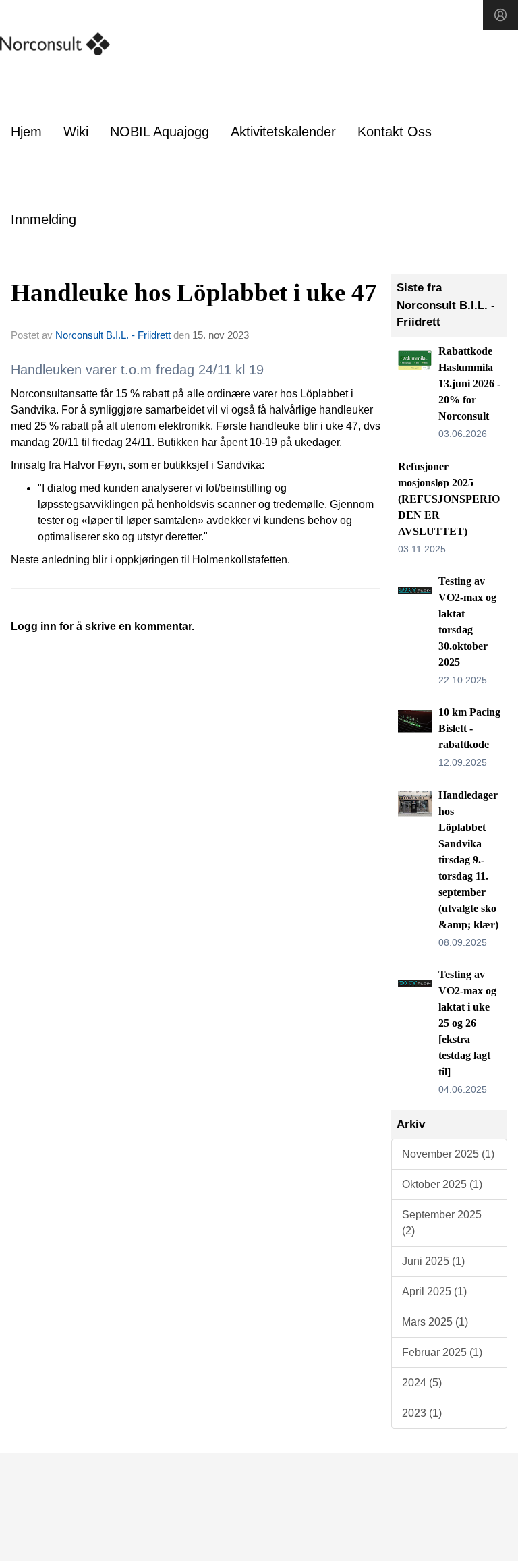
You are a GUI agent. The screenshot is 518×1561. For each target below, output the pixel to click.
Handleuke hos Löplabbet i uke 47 (194, 292)
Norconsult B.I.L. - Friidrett (113, 335)
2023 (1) (422, 1413)
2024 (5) (422, 1382)
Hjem (26, 131)
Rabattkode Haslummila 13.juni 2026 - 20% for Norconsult (469, 383)
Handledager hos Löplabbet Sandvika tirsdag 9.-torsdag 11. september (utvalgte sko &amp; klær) (468, 859)
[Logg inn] (500, 15)
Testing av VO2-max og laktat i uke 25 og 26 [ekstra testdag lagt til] (467, 1023)
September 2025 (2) (442, 1223)
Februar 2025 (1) (442, 1352)
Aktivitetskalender (283, 131)
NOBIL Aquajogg (159, 131)
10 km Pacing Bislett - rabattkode (469, 728)
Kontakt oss (394, 131)
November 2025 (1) (448, 1154)
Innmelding (43, 219)
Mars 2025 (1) (435, 1322)
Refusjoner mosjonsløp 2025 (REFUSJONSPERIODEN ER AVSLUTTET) (449, 499)
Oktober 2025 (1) (442, 1184)
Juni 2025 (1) (433, 1261)
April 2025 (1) (434, 1291)
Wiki (75, 131)
